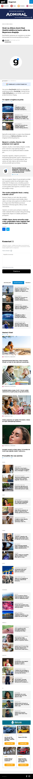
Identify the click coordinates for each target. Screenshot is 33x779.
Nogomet (12, 2)
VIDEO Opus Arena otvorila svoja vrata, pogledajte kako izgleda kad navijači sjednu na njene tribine (16, 221)
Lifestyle (31, 5)
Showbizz (22, 5)
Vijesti (14, 5)
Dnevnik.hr (6, 5)
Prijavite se (16, 271)
